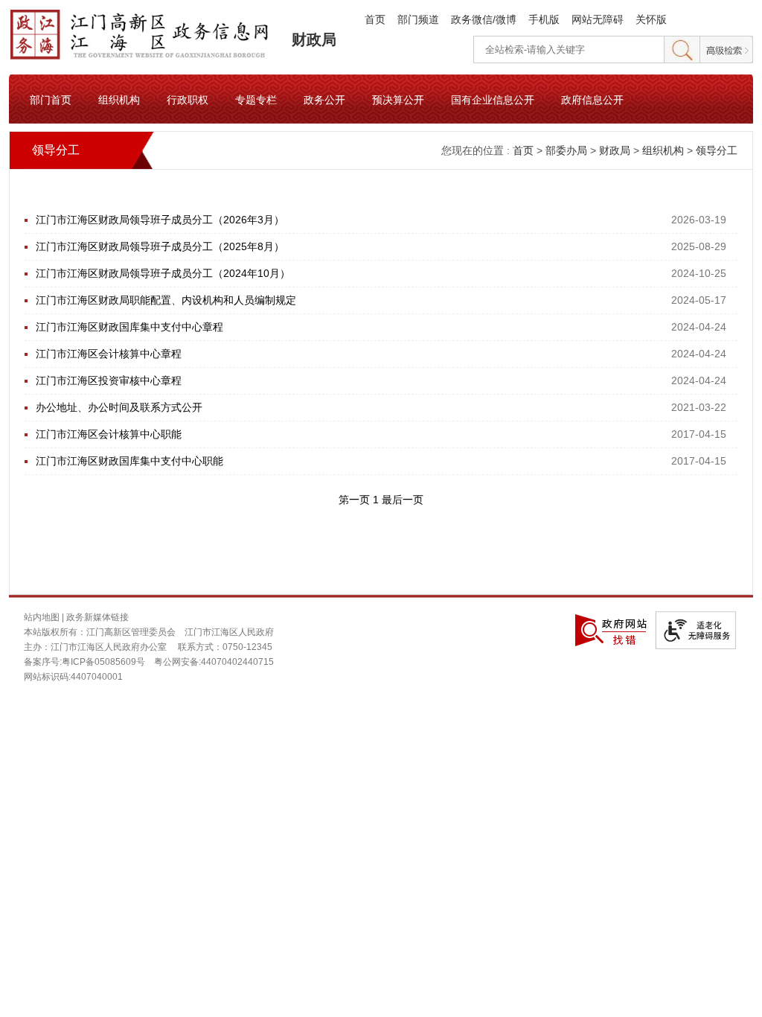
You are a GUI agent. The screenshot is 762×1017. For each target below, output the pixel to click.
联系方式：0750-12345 (225, 647)
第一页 (356, 500)
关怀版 (651, 19)
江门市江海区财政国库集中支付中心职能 (129, 461)
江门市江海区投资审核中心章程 (109, 380)
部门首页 (50, 99)
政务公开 (324, 99)
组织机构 (119, 99)
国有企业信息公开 (492, 99)
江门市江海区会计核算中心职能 (109, 434)
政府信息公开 (592, 99)
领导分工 (716, 150)
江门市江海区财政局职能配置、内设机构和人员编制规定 (166, 300)
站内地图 (42, 617)
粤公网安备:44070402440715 (214, 662)
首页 (375, 19)
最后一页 (402, 500)
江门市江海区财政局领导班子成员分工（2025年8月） (160, 246)
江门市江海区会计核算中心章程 (109, 354)
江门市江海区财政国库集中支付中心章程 (129, 327)
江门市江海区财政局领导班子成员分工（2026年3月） (160, 220)
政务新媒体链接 (97, 617)
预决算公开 (398, 99)
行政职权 (187, 99)
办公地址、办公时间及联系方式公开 (119, 407)
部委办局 (566, 150)
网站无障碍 (598, 19)
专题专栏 (256, 99)
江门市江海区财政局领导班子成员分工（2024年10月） (163, 273)
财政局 (314, 39)
